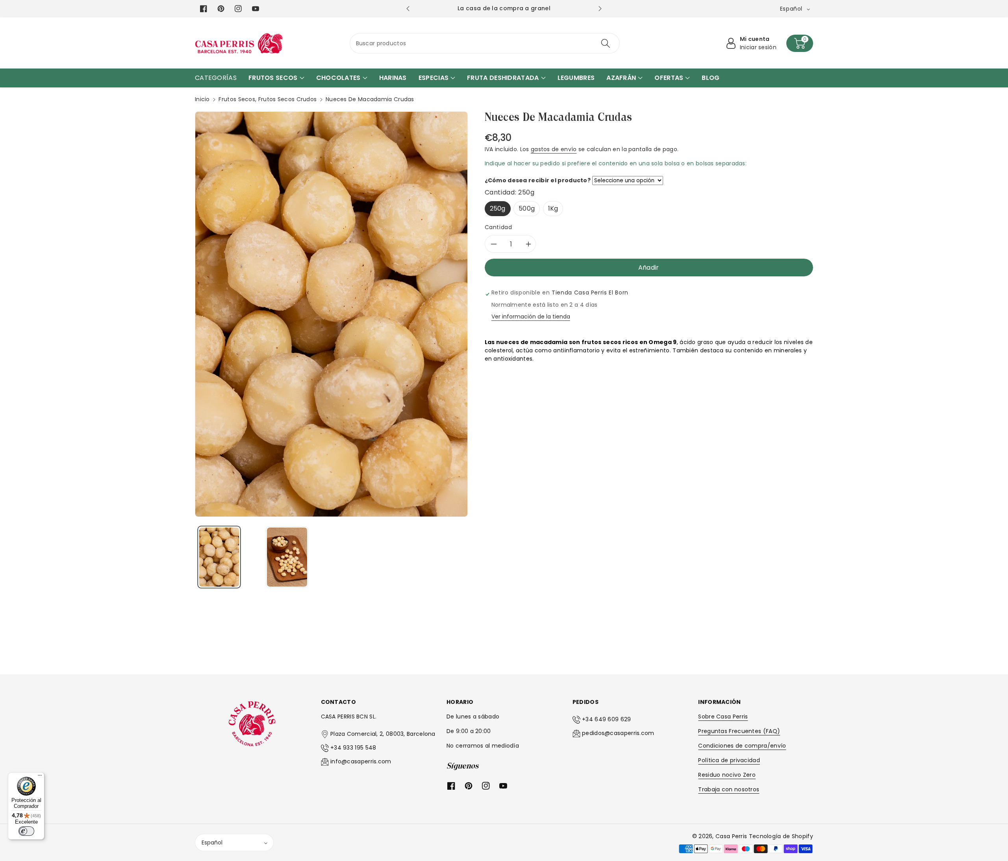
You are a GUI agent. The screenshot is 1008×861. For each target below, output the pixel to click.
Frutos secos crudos (287, 99)
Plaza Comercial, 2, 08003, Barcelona (382, 734)
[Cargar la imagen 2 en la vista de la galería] (287, 557)
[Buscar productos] (605, 43)
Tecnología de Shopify (781, 836)
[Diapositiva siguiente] (600, 8)
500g (527, 208)
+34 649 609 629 (606, 719)
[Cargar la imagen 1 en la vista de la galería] (219, 557)
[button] (799, 43)
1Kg (553, 208)
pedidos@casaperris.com (618, 733)
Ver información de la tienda (530, 316)
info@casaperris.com (360, 761)
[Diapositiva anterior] (408, 8)
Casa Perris (731, 836)
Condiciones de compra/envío (742, 746)
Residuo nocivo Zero (727, 775)
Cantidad (498, 227)
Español (212, 842)
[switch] (26, 831)
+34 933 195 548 (353, 748)
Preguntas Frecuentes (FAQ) (739, 731)
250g (498, 208)
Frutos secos (237, 99)
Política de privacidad (729, 760)
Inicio (202, 99)
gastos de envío (554, 149)
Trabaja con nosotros (728, 789)
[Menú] (39, 777)
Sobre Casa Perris (723, 716)
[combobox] (485, 43)
